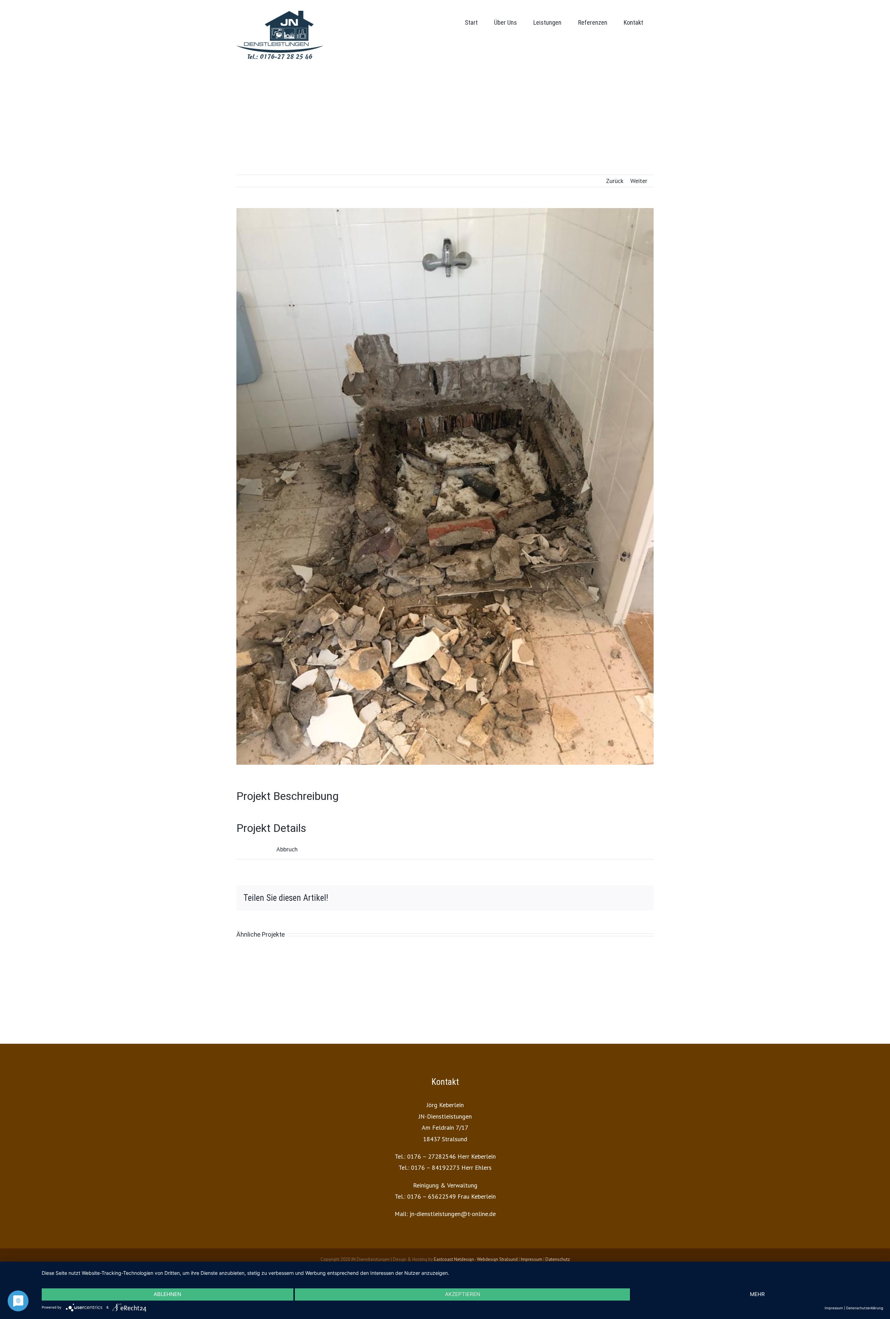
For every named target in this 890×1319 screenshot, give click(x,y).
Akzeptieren (462, 1294)
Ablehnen (167, 1294)
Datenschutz (557, 1259)
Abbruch (287, 849)
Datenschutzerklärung (864, 1308)
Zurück (614, 181)
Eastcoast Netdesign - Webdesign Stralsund (476, 1259)
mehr (757, 1294)
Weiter (638, 181)
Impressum (531, 1259)
